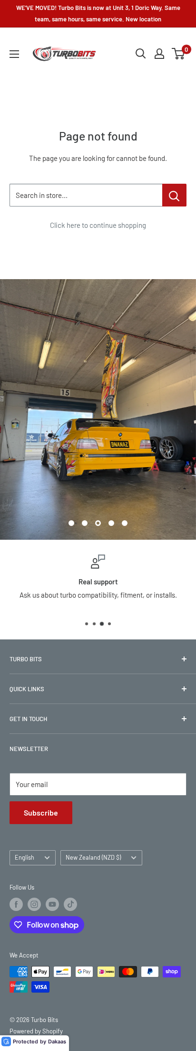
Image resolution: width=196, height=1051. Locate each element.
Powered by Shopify (36, 1031)
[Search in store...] (174, 195)
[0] (179, 53)
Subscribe (41, 812)
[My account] (159, 53)
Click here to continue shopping (98, 225)
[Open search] (141, 53)
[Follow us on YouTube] (52, 904)
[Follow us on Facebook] (16, 904)
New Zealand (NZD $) (93, 857)
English (24, 857)
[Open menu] (14, 54)
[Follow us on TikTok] (70, 904)
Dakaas (57, 1041)
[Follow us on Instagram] (34, 904)
